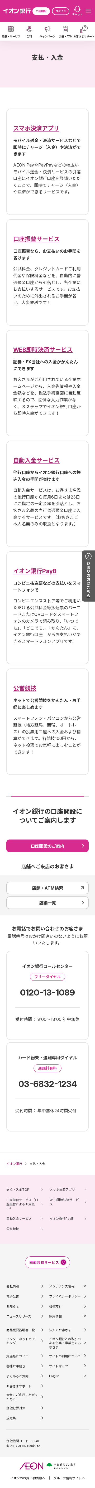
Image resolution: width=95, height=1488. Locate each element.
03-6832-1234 (47, 1084)
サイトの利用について (65, 1356)
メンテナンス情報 (61, 1286)
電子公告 (12, 1296)
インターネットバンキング (20, 1341)
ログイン (60, 11)
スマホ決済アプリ (62, 1190)
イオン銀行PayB (61, 1219)
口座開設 (41, 11)
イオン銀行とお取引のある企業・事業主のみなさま (65, 1343)
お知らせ (12, 1306)
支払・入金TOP (17, 1190)
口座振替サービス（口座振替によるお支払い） (22, 1204)
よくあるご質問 (17, 1376)
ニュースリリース (18, 1316)
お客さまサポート (19, 1386)
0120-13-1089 (47, 992)
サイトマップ (58, 1366)
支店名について (17, 1356)
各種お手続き (15, 1366)
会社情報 (12, 1286)
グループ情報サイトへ (69, 1478)
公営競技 (12, 1229)
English (54, 1376)
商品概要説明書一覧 (20, 1330)
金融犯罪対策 (15, 1408)
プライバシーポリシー (65, 1296)
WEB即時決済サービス (64, 1202)
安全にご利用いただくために (22, 1397)
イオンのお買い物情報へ (27, 1478)
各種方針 (55, 1306)
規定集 (11, 1418)
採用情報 (55, 1316)
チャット (77, 14)
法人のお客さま (60, 1330)
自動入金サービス (19, 1219)
